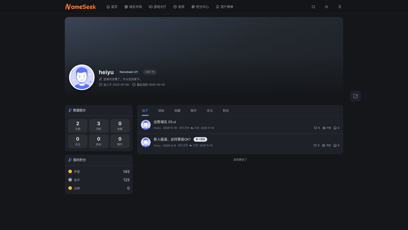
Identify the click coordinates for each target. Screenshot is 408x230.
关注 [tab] (210, 110)
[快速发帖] (355, 96)
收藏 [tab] (177, 110)
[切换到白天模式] (326, 6)
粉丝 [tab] (226, 110)
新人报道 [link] (200, 139)
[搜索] (313, 6)
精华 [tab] (194, 110)
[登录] (339, 6)
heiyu (157, 127)
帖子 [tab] (145, 110)
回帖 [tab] (161, 110)
